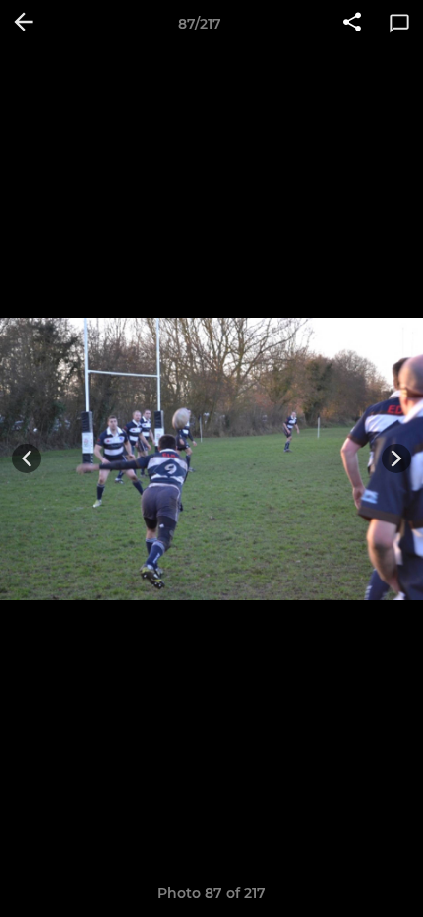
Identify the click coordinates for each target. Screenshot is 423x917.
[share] (352, 23)
